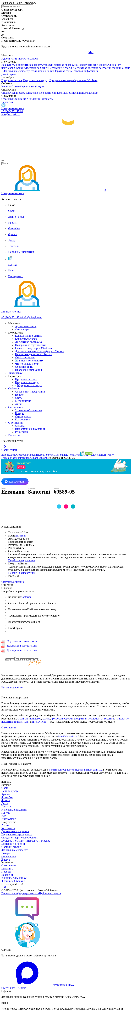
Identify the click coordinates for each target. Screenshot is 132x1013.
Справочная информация (16, 92)
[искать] (2, 160)
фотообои (57, 718)
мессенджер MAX (63, 984)
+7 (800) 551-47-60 (12, 111)
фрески (68, 718)
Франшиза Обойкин (85, 80)
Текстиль (6, 806)
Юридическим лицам (61, 80)
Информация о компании (26, 98)
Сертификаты (75, 92)
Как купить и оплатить (14, 64)
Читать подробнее (12, 687)
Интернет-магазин (12, 108)
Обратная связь (63, 70)
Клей (4, 815)
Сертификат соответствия (22, 641)
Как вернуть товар (39, 64)
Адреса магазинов (12, 58)
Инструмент (8, 818)
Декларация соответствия (22, 645)
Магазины (7, 868)
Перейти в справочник (21, 560)
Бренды (62, 92)
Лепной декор (9, 790)
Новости (6, 86)
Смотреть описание (12, 581)
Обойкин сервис (120, 67)
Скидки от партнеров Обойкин (33, 348)
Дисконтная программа (63, 64)
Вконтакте (51, 52)
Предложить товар (12, 80)
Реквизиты (47, 98)
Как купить (8, 828)
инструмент (39, 721)
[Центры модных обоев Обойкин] (66, 156)
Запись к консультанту (16, 70)
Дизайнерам (8, 74)
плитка (18, 721)
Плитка (5, 812)
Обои (21, 718)
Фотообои (7, 797)
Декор (4, 803)
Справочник (15, 407)
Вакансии (7, 102)
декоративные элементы (88, 718)
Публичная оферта (50, 893)
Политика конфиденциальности (20, 893)
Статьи (16, 86)
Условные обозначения (44, 92)
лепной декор (33, 718)
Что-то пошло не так (42, 70)
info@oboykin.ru (10, 114)
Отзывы (6, 98)
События (13, 388)
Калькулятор (90, 92)
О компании (15, 422)
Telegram (6, 52)
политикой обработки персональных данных (75, 769)
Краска (5, 794)
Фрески (5, 800)
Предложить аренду (35, 80)
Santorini (26, 596)
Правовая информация (85, 70)
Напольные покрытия (14, 809)
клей (26, 721)
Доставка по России (13, 843)
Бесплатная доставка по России (92, 67)
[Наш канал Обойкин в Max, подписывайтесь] (3, 105)
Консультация (17, 481)
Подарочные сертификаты (92, 64)
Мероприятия (28, 86)
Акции (40, 86)
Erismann (20, 535)
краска (46, 718)
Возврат (6, 853)
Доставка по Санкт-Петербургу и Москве (49, 67)
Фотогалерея (30, 58)
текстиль (109, 718)
